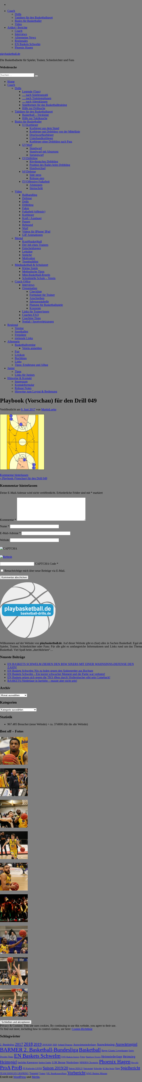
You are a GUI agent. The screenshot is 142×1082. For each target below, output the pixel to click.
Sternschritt (36, 188)
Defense (27, 198)
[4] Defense (29, 171)
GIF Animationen (32, 234)
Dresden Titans (6, 1057)
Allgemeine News (25, 37)
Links (18, 361)
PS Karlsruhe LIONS (32, 1068)
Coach (11, 10)
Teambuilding (30, 261)
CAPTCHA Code (45, 563)
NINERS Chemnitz (89, 1062)
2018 (28, 1044)
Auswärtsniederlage (84, 1044)
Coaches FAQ (30, 314)
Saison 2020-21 (76, 1068)
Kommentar (8, 519)
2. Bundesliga (7, 1044)
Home (11, 81)
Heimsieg (129, 1056)
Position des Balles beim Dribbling (50, 164)
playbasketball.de (10, 53)
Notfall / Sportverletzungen (38, 321)
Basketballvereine (25, 344)
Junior (11, 368)
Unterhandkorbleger (41, 138)
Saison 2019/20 (55, 1068)
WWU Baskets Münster (96, 1073)
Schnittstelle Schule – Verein (38, 278)
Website (4, 540)
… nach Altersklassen (35, 101)
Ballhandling (29, 194)
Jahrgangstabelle (39, 301)
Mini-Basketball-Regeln (36, 274)
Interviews (21, 34)
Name (4, 526)
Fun (17, 351)
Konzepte (35, 308)
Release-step (37, 178)
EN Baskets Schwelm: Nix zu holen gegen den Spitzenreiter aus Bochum (50, 670)
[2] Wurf (27, 144)
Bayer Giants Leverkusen (115, 1050)
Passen (26, 221)
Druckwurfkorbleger (42, 134)
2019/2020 (47, 1045)
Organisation (29, 288)
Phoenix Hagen (24, 47)
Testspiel (33, 1073)
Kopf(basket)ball (32, 241)
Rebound (27, 224)
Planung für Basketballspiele (46, 304)
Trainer (42, 1073)
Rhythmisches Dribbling (44, 161)
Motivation (28, 258)
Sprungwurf (37, 154)
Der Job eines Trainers (35, 244)
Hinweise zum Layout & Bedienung (36, 391)
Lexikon (20, 354)
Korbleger (28, 214)
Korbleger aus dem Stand (44, 128)
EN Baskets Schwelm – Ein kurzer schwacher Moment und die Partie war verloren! (56, 674)
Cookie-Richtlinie (82, 1029)
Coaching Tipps (31, 318)
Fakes (25, 208)
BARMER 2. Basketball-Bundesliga (39, 1050)
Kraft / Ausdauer (32, 218)
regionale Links (24, 338)
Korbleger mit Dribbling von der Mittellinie (55, 131)
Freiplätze (20, 334)
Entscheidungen (31, 248)
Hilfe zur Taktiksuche (34, 118)
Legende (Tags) (31, 91)
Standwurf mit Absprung (44, 151)
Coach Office (23, 281)
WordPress (19, 1076)
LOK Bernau (58, 1062)
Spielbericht (130, 1068)
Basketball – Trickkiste (35, 114)
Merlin (36, 1076)
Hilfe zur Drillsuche (33, 108)
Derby (131, 1051)
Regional (12, 324)
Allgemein (13, 341)
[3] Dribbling (30, 158)
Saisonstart (88, 1068)
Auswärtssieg (106, 1044)
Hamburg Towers (93, 1057)
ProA (5, 1067)
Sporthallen (21, 331)
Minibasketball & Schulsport (31, 264)
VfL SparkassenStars (56, 1073)
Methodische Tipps (33, 271)
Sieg (117, 1068)
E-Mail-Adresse (10, 533)
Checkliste (36, 291)
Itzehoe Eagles (45, 1062)
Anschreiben (37, 298)
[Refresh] (6, 556)
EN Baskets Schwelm (27, 44)
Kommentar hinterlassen (14, 475)
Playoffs (134, 1063)
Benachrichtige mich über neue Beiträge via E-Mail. (34, 570)
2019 (37, 1044)
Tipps (18, 371)
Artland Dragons (65, 1045)
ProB (16, 1067)
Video (18, 24)
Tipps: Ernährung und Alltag (31, 364)
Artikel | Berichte (17, 27)
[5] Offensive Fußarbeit (36, 181)
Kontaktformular (24, 384)
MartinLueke (48, 409)
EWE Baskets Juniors (70, 1057)
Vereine (19, 328)
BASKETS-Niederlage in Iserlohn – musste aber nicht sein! (42, 680)
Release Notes (23, 388)
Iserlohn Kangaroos (28, 1062)
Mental (19, 238)
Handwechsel (37, 168)
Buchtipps (21, 358)
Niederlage (72, 1062)
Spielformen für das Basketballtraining (44, 104)
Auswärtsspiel (126, 1044)
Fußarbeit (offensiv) (33, 211)
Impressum (21, 381)
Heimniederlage (111, 1056)
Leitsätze (27, 251)
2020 (55, 1045)
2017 (19, 1044)
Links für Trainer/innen (35, 311)
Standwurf (36, 148)
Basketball (90, 1050)
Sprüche (27, 254)
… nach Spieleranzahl (35, 94)
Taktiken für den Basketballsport (34, 17)
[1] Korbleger (30, 124)
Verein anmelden (32, 348)
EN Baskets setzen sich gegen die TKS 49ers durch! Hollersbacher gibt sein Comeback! (58, 677)
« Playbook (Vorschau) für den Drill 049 (23, 478)
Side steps (35, 174)
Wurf (25, 228)
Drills (18, 14)
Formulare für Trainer (42, 294)
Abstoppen (36, 184)
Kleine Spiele (30, 268)
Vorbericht (76, 1073)
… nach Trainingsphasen (36, 98)
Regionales (21, 40)
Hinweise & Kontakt (19, 378)
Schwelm (98, 1068)
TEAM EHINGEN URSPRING (14, 1073)
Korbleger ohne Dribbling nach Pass (51, 141)
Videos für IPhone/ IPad (36, 231)
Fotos (82, 1057)
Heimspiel (8, 1062)
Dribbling (27, 204)
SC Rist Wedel (108, 1069)
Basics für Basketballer (28, 20)
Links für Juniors (25, 374)
